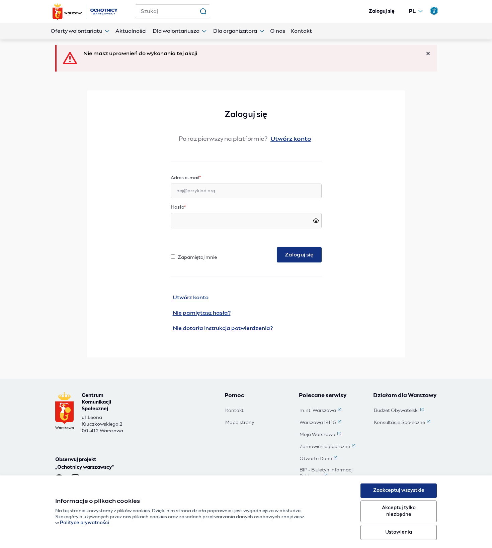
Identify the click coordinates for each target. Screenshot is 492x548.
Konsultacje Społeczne (403, 423)
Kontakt (234, 410)
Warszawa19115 (321, 423)
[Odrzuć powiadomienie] (428, 53)
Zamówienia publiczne (328, 447)
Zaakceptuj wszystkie (398, 490)
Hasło (178, 207)
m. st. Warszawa (321, 411)
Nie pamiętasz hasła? (202, 313)
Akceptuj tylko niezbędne (399, 511)
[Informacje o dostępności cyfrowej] (434, 10)
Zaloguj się (382, 11)
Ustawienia (398, 532)
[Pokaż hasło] (316, 221)
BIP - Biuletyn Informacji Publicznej (332, 473)
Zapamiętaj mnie (197, 257)
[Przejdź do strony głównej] (86, 11)
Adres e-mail (199, 177)
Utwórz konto (290, 139)
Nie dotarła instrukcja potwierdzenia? (223, 328)
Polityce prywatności (84, 523)
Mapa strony (239, 422)
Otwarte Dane (319, 459)
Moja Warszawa (321, 435)
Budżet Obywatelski (399, 411)
